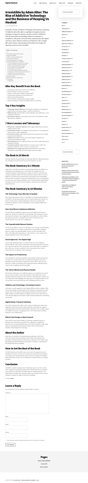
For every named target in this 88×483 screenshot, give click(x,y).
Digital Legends (66, 73)
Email (7, 424)
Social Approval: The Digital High (16, 67)
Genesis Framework (26, 480)
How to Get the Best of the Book (15, 77)
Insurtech (64, 100)
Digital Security (66, 79)
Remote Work (65, 127)
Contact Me (44, 463)
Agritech (64, 34)
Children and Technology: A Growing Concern (19, 71)
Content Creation (66, 58)
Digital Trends (65, 82)
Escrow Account (66, 94)
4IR (62, 25)
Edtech (63, 88)
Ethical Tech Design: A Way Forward (17, 74)
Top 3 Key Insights (11, 55)
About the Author (11, 76)
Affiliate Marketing (66, 31)
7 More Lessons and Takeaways (15, 57)
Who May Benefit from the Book (15, 54)
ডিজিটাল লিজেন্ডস (64, 139)
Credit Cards (65, 61)
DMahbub (11, 80)
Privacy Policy (44, 467)
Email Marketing (66, 91)
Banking (64, 55)
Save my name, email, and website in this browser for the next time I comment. (26, 440)
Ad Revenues (65, 28)
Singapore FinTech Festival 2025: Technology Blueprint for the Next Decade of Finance (70, 172)
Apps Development (66, 40)
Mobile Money (65, 109)
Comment (8, 392)
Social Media (65, 130)
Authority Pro (16, 480)
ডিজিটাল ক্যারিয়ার (64, 136)
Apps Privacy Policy (67, 43)
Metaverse (64, 106)
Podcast (64, 124)
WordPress (33, 480)
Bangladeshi (65, 52)
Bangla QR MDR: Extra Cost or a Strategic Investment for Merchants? (70, 165)
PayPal (63, 121)
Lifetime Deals (65, 103)
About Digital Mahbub (44, 460)
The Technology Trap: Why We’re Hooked (18, 63)
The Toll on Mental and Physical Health (18, 70)
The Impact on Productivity (15, 68)
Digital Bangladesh (66, 64)
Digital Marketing (66, 76)
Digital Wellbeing (66, 85)
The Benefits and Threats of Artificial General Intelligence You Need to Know (70, 193)
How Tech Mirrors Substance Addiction (18, 64)
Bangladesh (65, 49)
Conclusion (10, 79)
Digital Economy (66, 67)
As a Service (65, 46)
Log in (37, 480)
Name (7, 416)
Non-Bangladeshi (66, 112)
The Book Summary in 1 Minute (15, 60)
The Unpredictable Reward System (17, 66)
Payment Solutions (66, 115)
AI (62, 37)
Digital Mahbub (11, 3)
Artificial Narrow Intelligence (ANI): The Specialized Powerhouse (69, 186)
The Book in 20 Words (12, 58)
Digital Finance (65, 70)
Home (12, 378)
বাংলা (62, 142)
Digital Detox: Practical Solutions (16, 73)
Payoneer (64, 118)
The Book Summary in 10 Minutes (15, 61)
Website (7, 432)
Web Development (66, 133)
